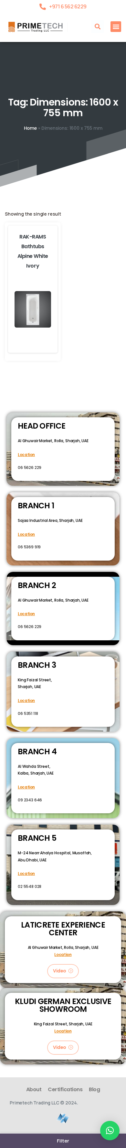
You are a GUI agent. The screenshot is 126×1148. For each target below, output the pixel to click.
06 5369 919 (29, 547)
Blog (94, 1089)
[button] (97, 26)
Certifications (65, 1089)
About (34, 1089)
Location (26, 454)
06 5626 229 (29, 467)
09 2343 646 (30, 800)
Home (30, 128)
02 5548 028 (29, 886)
